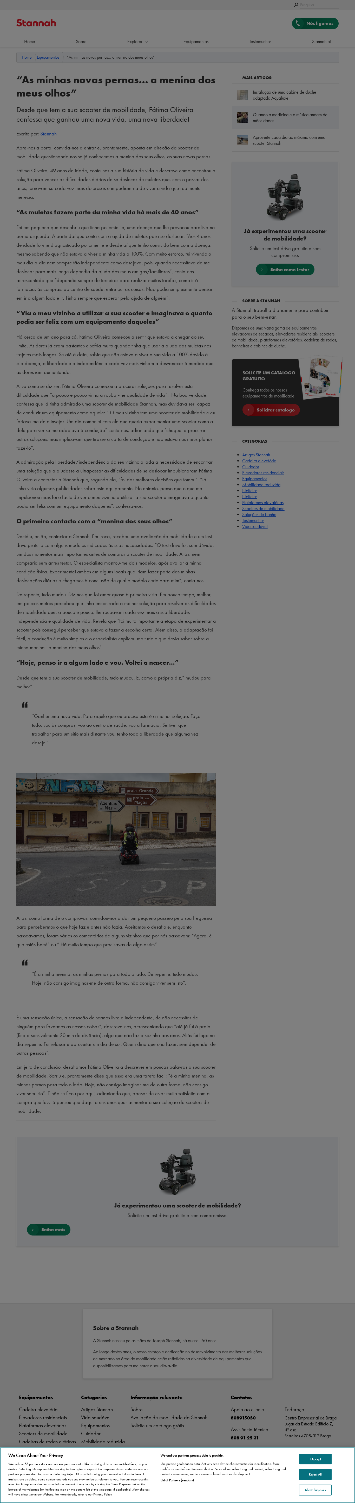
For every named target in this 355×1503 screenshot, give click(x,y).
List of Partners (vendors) (177, 1480)
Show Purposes (315, 1490)
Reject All (315, 1474)
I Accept (315, 1459)
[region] (177, 1475)
